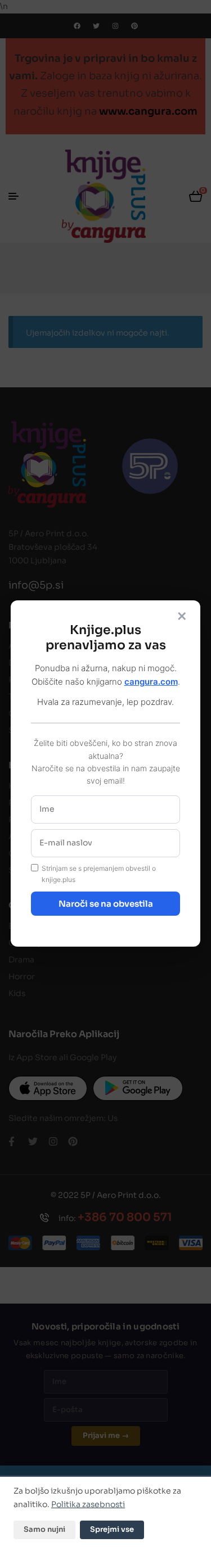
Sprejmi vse (112, 1529)
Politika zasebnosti (88, 1504)
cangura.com (151, 681)
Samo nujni (44, 1529)
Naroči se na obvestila (106, 903)
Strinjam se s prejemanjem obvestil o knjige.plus (99, 874)
